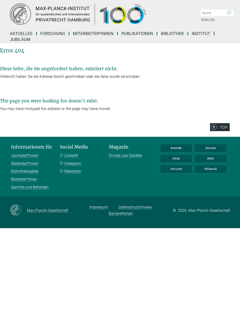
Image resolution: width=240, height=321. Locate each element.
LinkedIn (71, 155)
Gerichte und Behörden (30, 187)
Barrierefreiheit (121, 213)
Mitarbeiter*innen (93, 33)
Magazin (118, 147)
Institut (201, 33)
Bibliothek (172, 33)
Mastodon (72, 171)
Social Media (74, 147)
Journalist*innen (24, 155)
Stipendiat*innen (24, 163)
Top (223, 127)
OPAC (176, 158)
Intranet (176, 169)
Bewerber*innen (24, 179)
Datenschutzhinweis (135, 207)
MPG (210, 158)
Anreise (210, 148)
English (208, 20)
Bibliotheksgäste (24, 171)
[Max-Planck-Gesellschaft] (18, 210)
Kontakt (176, 148)
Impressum (98, 207)
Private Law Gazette (125, 155)
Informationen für (31, 147)
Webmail (210, 169)
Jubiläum (20, 39)
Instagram (72, 163)
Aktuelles (21, 33)
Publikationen (137, 33)
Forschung (52, 33)
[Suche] (229, 13)
